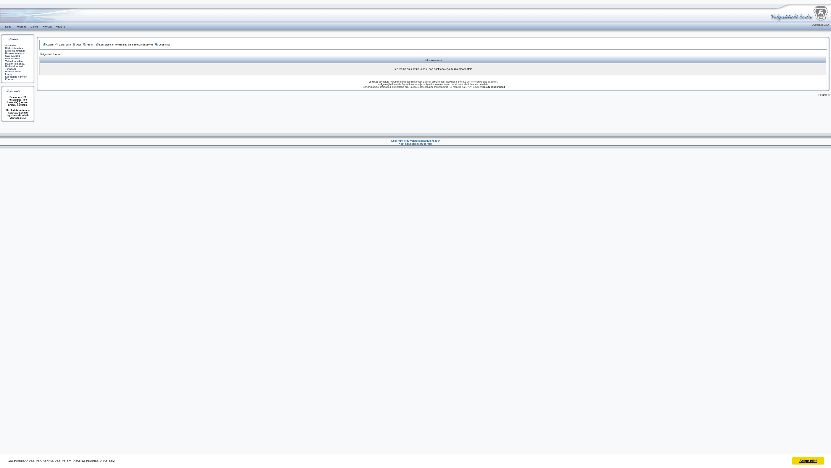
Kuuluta (60, 26)
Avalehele (10, 45)
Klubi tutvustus (14, 48)
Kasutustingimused (493, 87)
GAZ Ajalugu (12, 56)
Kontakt (47, 26)
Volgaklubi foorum (50, 54)
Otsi (78, 44)
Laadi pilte (65, 44)
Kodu (8, 26)
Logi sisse (164, 44)
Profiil (90, 44)
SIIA (23, 118)
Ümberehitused (14, 66)
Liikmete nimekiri (15, 50)
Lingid (9, 74)
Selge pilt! (808, 461)
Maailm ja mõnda (14, 63)
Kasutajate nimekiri (16, 76)
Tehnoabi (10, 69)
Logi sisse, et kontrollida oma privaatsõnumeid (126, 44)
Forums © (824, 95)
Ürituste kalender (15, 53)
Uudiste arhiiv (13, 71)
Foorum (21, 26)
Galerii (34, 26)
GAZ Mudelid (12, 58)
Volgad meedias (14, 61)
